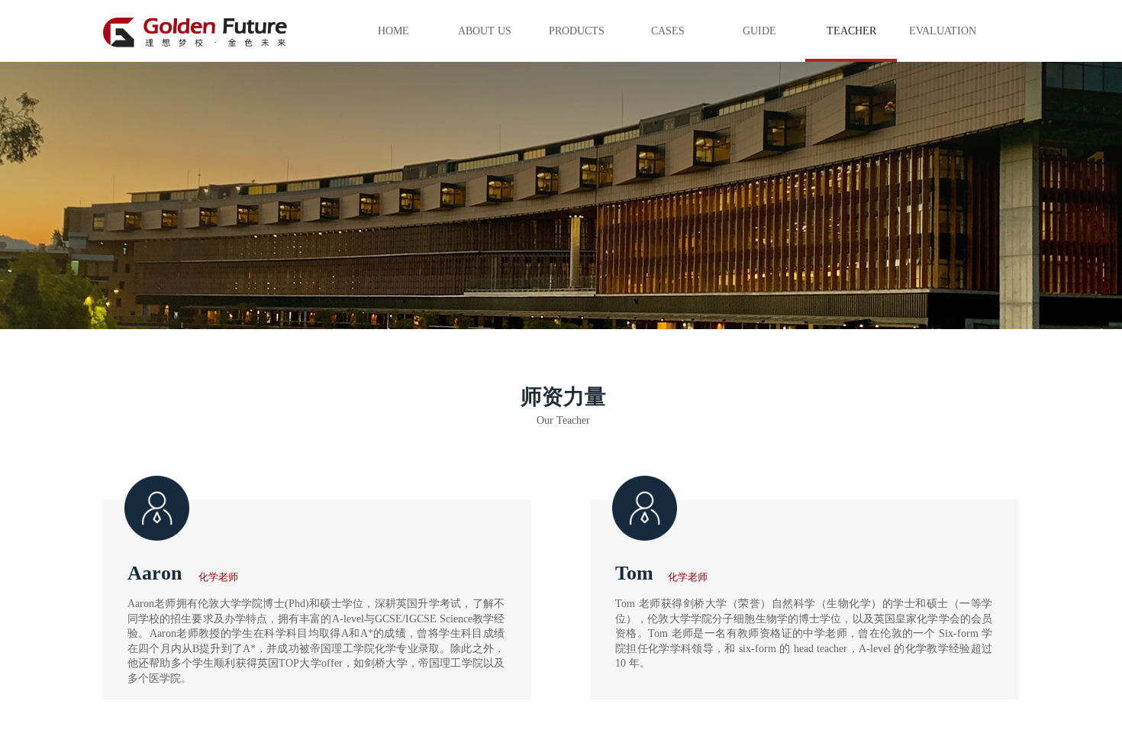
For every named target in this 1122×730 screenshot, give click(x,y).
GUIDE (759, 31)
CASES (668, 31)
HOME (393, 31)
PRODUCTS (577, 31)
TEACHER (851, 31)
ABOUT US (484, 31)
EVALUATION (942, 31)
